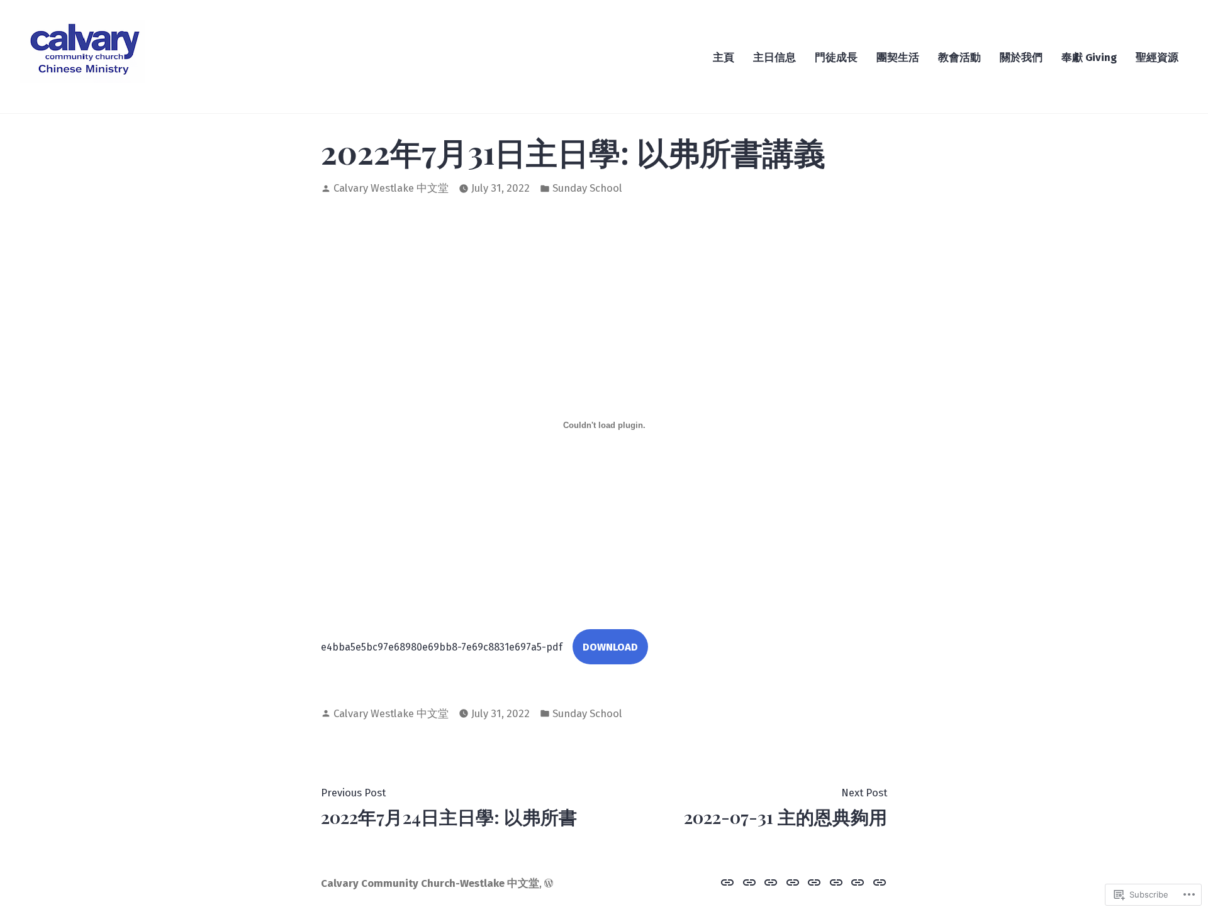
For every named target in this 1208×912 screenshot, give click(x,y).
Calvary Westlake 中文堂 (391, 188)
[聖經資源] (878, 882)
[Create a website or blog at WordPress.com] (548, 883)
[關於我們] (836, 882)
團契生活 (897, 57)
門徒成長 (836, 57)
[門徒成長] (771, 882)
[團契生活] (793, 882)
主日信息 (774, 57)
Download (610, 646)
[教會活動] (814, 882)
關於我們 (1021, 57)
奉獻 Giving (1089, 57)
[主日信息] (750, 882)
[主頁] (729, 882)
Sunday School (587, 188)
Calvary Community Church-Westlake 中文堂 (430, 883)
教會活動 (959, 57)
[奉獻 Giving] (858, 882)
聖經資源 (1157, 57)
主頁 (723, 57)
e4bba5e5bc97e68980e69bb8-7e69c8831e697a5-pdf (441, 647)
